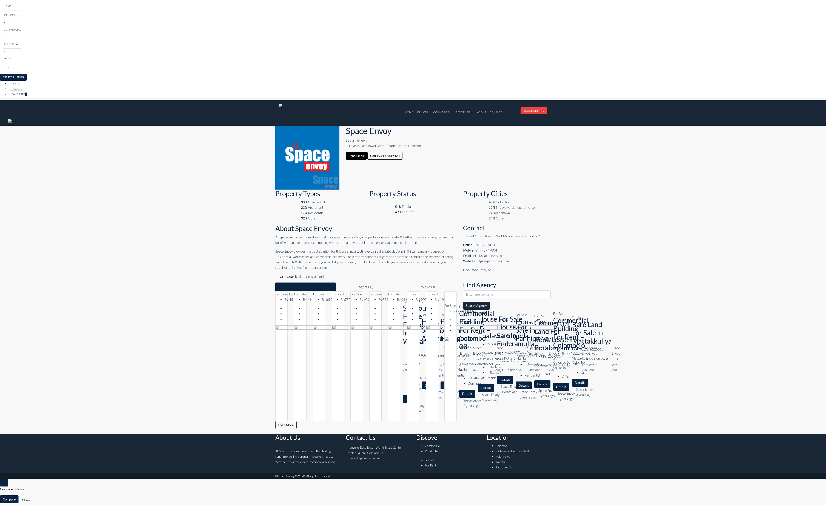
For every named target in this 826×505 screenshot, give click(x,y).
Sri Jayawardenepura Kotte (513, 451)
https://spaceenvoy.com (492, 261)
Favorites (19, 94)
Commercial (12, 29)
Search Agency (476, 305)
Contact (9, 67)
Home (7, 6)
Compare (9, 499)
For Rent (338, 294)
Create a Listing (13, 77)
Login (15, 83)
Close (26, 500)
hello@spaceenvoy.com (488, 256)
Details (580, 383)
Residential (11, 44)
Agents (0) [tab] (366, 287)
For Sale (282, 294)
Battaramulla (503, 467)
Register (17, 88)
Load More (286, 425)
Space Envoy (584, 389)
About (7, 58)
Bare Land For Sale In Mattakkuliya (592, 332)
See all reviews (356, 140)
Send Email (356, 156)
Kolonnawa (502, 456)
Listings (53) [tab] (305, 287)
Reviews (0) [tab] (426, 287)
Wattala (500, 462)
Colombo (501, 446)
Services (9, 15)
